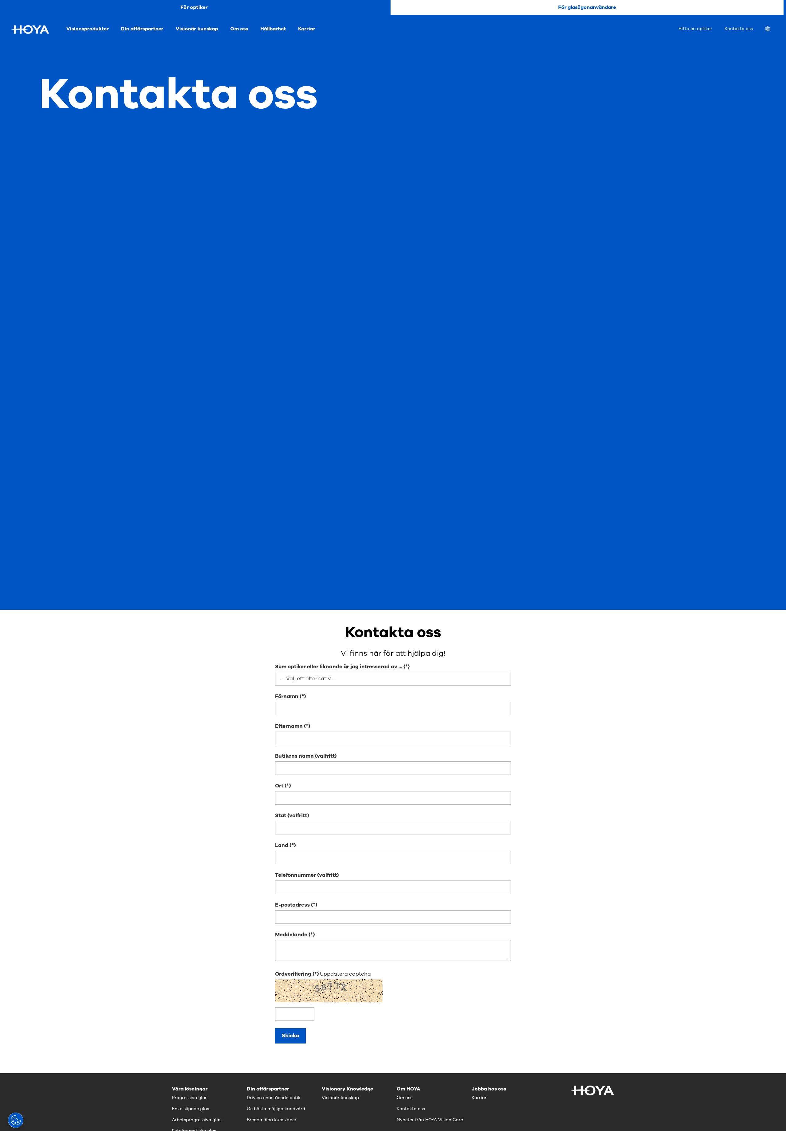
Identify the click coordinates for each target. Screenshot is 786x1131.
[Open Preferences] (15, 1120)
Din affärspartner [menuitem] (142, 28)
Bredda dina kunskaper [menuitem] (272, 1120)
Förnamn (286, 696)
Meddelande (291, 934)
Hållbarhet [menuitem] (273, 28)
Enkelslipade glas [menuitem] (190, 1109)
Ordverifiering (294, 973)
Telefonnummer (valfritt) (307, 875)
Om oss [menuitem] (239, 28)
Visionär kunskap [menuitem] (197, 28)
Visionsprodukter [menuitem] (87, 28)
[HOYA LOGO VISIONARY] (30, 29)
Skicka (290, 1035)
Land (281, 845)
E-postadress (292, 904)
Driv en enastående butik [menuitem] (274, 1098)
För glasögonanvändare (587, 7)
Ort (279, 785)
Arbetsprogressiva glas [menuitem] (196, 1120)
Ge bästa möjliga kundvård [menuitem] (276, 1109)
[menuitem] (772, 29)
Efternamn (289, 726)
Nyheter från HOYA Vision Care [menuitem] (430, 1120)
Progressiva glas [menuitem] (189, 1098)
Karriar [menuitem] (306, 28)
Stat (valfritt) (292, 815)
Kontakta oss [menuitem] (739, 29)
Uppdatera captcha (345, 973)
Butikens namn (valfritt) (306, 756)
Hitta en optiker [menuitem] (695, 29)
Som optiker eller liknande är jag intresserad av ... (338, 666)
